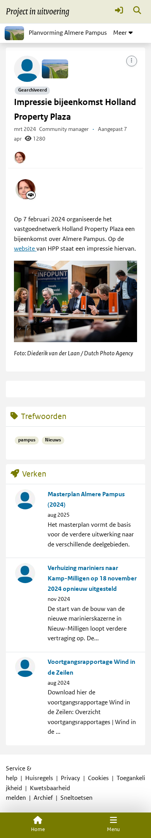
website (25, 249)
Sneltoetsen (76, 798)
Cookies (98, 778)
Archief (43, 798)
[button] (119, 11)
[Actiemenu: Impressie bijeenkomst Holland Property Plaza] (131, 61)
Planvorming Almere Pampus (68, 33)
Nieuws (53, 440)
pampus (27, 440)
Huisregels (39, 778)
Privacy (70, 778)
